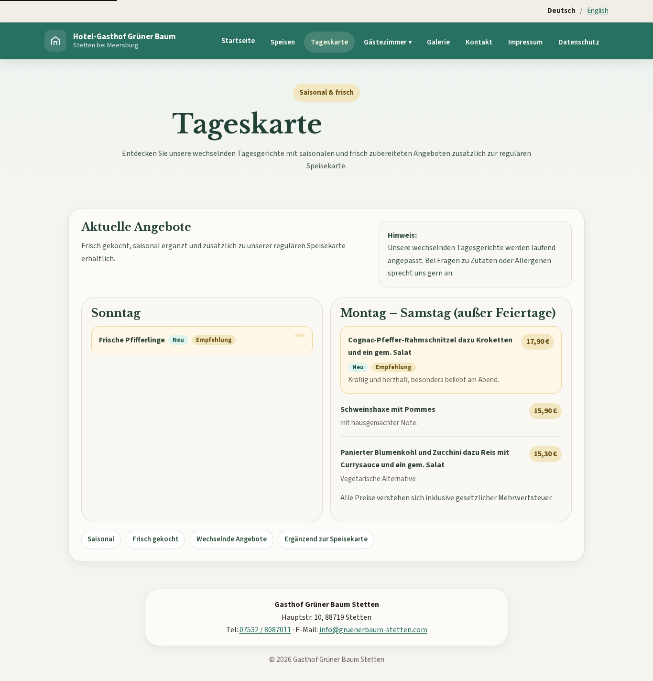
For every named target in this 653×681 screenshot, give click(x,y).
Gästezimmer (385, 42)
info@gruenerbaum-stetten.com (373, 630)
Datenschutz (578, 42)
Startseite (238, 40)
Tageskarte (329, 42)
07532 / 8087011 (265, 630)
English (598, 10)
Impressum (525, 42)
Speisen (283, 42)
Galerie (438, 42)
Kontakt (479, 42)
